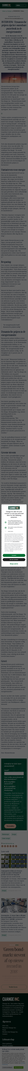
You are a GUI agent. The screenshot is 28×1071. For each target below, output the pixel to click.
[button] (14, 531)
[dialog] (14, 535)
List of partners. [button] (16, 541)
